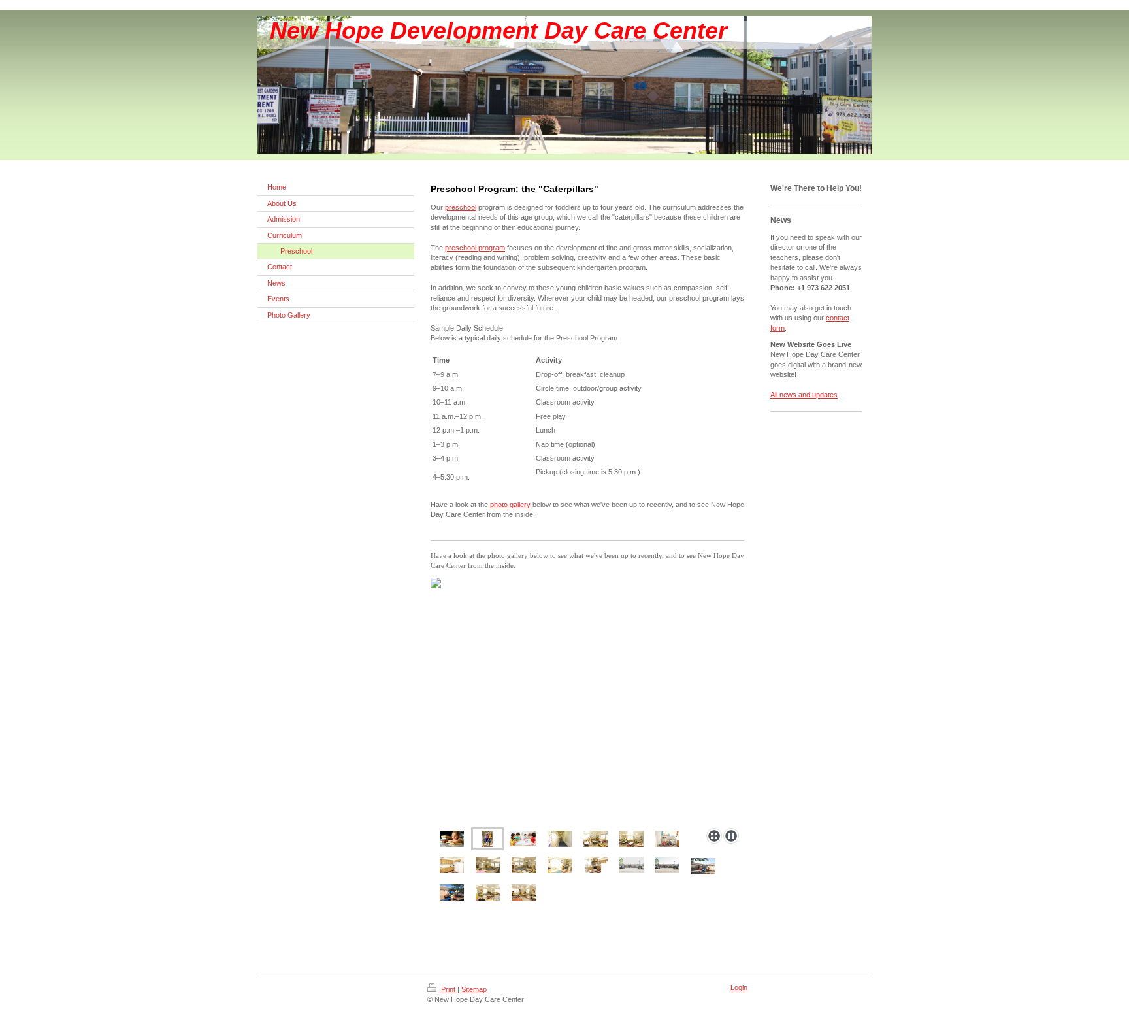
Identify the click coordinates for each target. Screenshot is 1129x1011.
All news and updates (804, 395)
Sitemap (474, 989)
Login (738, 987)
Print (448, 989)
